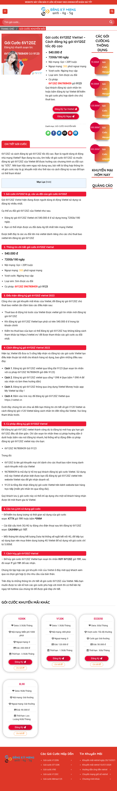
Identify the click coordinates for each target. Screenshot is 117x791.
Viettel (18, 199)
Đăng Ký (19, 662)
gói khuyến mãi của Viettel (40, 570)
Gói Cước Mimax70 (106, 67)
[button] (5, 11)
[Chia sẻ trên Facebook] (53, 133)
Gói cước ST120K (51, 765)
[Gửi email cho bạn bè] (64, 133)
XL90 (22, 684)
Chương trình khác (91, 779)
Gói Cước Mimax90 (106, 89)
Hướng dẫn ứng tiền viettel (94, 769)
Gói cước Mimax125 (52, 779)
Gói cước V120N (51, 760)
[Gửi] (111, 22)
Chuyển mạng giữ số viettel (95, 774)
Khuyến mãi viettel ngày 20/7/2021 (98, 760)
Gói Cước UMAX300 (107, 154)
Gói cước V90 (49, 769)
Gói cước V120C (50, 774)
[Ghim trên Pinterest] (70, 133)
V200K (21, 618)
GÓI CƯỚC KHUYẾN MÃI (32, 28)
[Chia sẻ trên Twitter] (59, 133)
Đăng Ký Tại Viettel (65, 109)
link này (27, 396)
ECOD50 (98, 618)
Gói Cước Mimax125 (107, 110)
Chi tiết (19, 668)
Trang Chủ (7, 28)
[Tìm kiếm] (112, 11)
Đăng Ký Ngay (64, 116)
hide (49, 182)
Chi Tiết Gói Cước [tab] (16, 144)
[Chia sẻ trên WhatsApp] (48, 133)
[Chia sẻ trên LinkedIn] (75, 133)
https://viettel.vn (13, 399)
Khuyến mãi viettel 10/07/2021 (97, 765)
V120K (60, 618)
